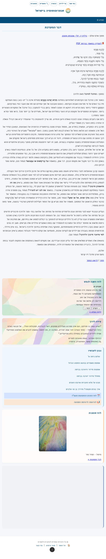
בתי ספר (72, 3)
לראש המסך (92, 260)
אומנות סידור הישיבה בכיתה (87, 369)
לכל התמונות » (94, 459)
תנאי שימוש (50, 545)
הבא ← (87, 308)
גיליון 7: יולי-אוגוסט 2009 (74, 35)
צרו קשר (39, 545)
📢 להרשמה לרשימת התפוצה (87, 402)
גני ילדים (62, 3)
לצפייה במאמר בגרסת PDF (89, 43)
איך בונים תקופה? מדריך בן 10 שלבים (83, 389)
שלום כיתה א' (94, 356)
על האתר (62, 545)
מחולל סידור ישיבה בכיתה (88, 376)
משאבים (34, 3)
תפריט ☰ (100, 20)
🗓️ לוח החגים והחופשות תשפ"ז (86, 395)
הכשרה (53, 3)
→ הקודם (96, 308)
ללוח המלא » (95, 311)
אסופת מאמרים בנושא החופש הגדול (84, 362)
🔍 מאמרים (44, 3)
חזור (102, 260)
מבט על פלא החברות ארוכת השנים (84, 382)
